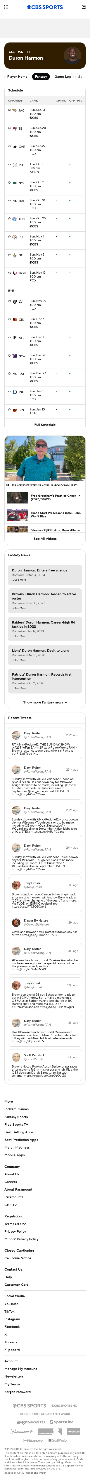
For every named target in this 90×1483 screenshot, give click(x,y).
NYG (22, 356)
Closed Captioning (19, 1250)
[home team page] (14, 110)
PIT (21, 165)
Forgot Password (17, 1392)
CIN (21, 320)
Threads (10, 1342)
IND (21, 392)
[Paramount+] (21, 1430)
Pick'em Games (16, 1109)
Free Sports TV (16, 1124)
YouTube (11, 1304)
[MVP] (73, 1430)
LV (20, 302)
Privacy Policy (15, 1231)
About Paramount (18, 1189)
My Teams (12, 1384)
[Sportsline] (62, 1421)
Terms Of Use (15, 1224)
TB (20, 129)
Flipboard (12, 1350)
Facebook (12, 1327)
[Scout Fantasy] (33, 1440)
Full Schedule (45, 425)
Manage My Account (20, 1369)
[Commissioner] (50, 1430)
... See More (19, 580)
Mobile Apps (14, 1155)
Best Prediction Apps (21, 1140)
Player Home (17, 77)
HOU (22, 273)
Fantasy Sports (16, 1117)
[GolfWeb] (57, 1440)
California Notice (17, 1258)
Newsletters (14, 1376)
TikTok (9, 1311)
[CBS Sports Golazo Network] (45, 1413)
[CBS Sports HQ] (64, 1405)
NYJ (21, 183)
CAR (22, 147)
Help (8, 1277)
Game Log (62, 77)
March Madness (16, 1147)
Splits (82, 77)
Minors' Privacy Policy (21, 1239)
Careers (10, 1182)
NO (21, 255)
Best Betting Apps (18, 1132)
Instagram (12, 1319)
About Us (11, 1174)
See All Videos (45, 539)
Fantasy (41, 77)
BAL (22, 201)
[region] (45, 458)
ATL (21, 338)
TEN (22, 219)
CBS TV (10, 1205)
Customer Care (16, 1285)
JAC (21, 111)
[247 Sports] (31, 1421)
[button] (6, 7)
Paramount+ (14, 1197)
